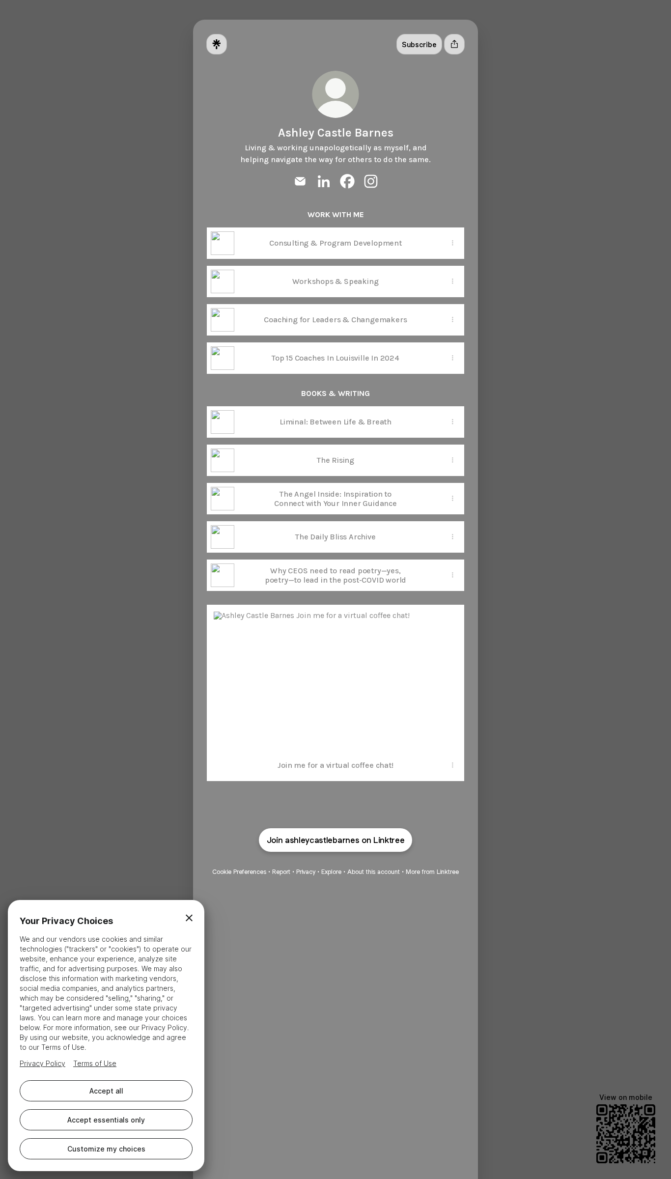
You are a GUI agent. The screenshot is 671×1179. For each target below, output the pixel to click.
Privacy (305, 872)
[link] (300, 181)
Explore (331, 872)
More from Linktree (432, 872)
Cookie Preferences (239, 872)
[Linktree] (216, 44)
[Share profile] (454, 44)
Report (281, 872)
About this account (373, 872)
